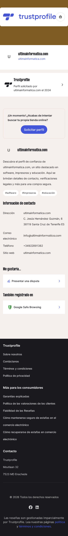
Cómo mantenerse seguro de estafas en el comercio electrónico (29, 421)
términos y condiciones (35, 526)
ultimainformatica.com (31, 58)
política (60, 522)
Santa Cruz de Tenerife (46, 224)
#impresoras (29, 192)
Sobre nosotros (12, 354)
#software (10, 192)
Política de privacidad (16, 375)
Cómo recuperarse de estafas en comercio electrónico (29, 435)
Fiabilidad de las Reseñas (19, 410)
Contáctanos (11, 361)
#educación (48, 192)
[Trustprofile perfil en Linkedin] (37, 506)
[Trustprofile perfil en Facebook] (30, 506)
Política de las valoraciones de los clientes (29, 403)
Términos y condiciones (17, 368)
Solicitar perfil (34, 130)
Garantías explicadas (16, 396)
